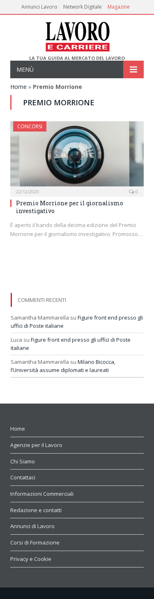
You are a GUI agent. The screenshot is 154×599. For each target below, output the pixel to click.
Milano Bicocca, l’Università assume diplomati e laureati (63, 366)
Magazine (119, 6)
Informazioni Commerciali (42, 493)
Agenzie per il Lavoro (36, 445)
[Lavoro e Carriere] (77, 35)
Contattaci (22, 477)
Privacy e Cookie (30, 559)
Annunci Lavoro (39, 6)
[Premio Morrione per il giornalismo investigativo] (77, 156)
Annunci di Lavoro (32, 526)
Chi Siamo (22, 461)
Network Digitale (82, 6)
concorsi (29, 126)
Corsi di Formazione (35, 542)
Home (18, 87)
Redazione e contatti (36, 510)
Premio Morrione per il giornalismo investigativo (69, 206)
